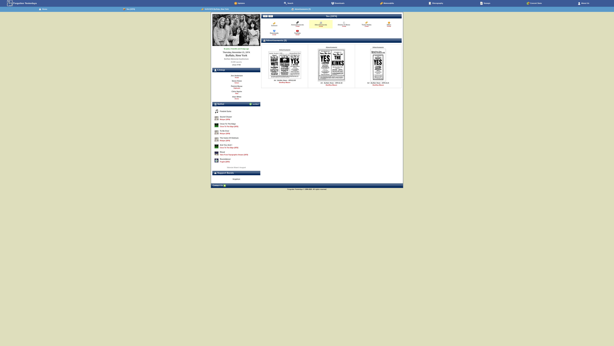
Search (290, 3)
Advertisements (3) (302, 9)
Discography (437, 3)
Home (44, 9)
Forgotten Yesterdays (25, 3)
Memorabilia (388, 3)
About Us (585, 3)
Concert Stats (536, 3)
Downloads (339, 3)
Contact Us (218, 185)
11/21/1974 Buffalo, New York (216, 9)
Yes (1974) (130, 9)
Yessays (486, 3)
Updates (241, 3)
